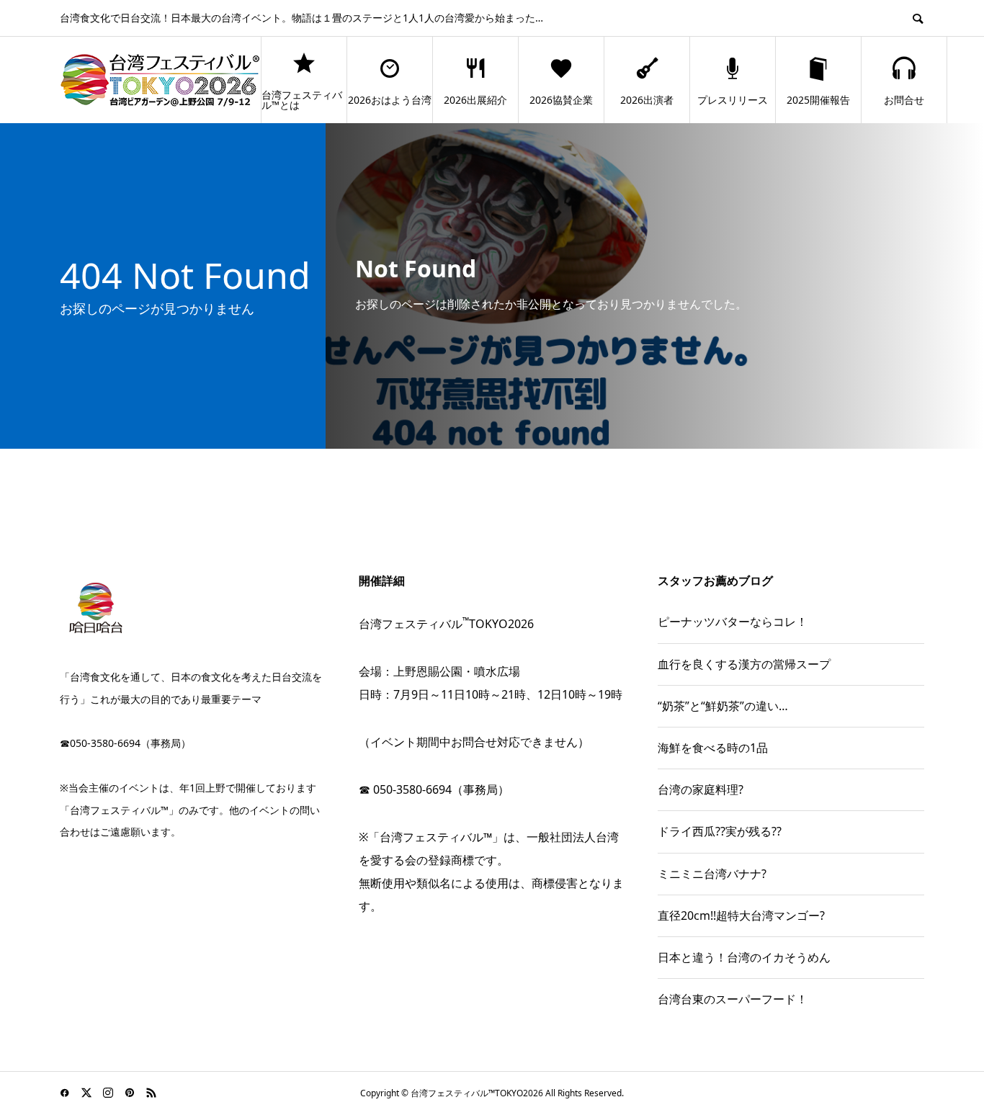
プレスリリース (732, 100)
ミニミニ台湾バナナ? (712, 874)
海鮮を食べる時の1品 (713, 748)
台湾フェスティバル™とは (301, 100)
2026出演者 (647, 100)
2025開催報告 (818, 100)
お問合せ (904, 100)
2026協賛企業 (561, 100)
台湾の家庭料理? (700, 789)
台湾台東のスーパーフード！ (733, 999)
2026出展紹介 (475, 100)
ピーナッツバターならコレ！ (733, 622)
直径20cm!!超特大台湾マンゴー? (741, 915)
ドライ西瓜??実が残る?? (720, 831)
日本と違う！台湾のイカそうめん (744, 957)
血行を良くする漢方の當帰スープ (744, 664)
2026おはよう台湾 (389, 100)
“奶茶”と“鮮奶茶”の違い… (723, 706)
